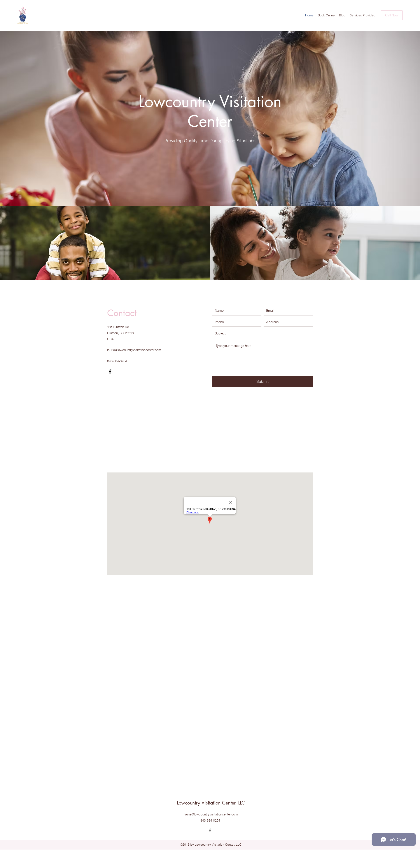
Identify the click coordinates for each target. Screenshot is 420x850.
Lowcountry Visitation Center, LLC (211, 803)
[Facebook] (110, 371)
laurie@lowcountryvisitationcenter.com (134, 350)
